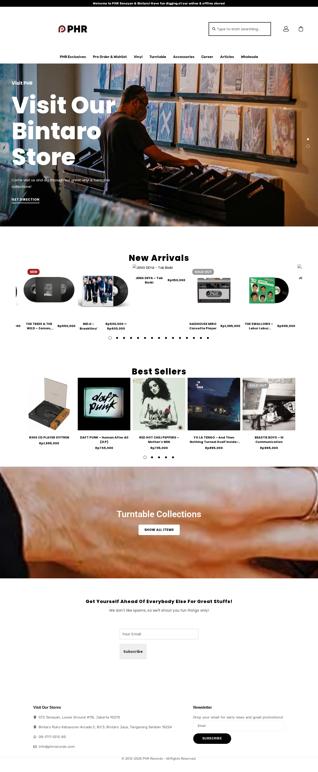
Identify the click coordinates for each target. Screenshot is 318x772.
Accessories (183, 57)
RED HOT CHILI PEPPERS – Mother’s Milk (159, 439)
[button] (308, 139)
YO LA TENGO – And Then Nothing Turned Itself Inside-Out (214, 442)
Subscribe (133, 651)
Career (207, 57)
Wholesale (249, 57)
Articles (227, 57)
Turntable (157, 57)
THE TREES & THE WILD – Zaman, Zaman (39, 328)
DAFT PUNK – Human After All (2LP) (104, 439)
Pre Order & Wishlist (110, 57)
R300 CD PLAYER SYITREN (49, 437)
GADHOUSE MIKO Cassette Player (203, 326)
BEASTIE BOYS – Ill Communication (269, 439)
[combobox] (240, 29)
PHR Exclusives (73, 57)
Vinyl (138, 57)
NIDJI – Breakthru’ (89, 326)
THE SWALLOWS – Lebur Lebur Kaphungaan (259, 328)
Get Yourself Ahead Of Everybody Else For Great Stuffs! (159, 601)
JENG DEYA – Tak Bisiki (149, 280)
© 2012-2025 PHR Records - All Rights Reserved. (159, 759)
